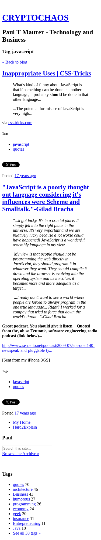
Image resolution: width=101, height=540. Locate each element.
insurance (21, 518)
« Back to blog (14, 62)
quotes (18, 149)
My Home (21, 422)
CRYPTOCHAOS (35, 17)
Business (20, 494)
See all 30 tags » (27, 533)
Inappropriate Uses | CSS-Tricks (46, 73)
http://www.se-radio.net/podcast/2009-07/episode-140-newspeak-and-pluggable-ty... (48, 348)
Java (16, 528)
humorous (21, 499)
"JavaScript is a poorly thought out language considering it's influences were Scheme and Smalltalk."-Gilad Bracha (45, 198)
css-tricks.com (20, 122)
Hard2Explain (25, 427)
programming (24, 504)
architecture (23, 489)
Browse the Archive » (20, 453)
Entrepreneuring (26, 523)
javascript (21, 144)
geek (17, 513)
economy (21, 508)
